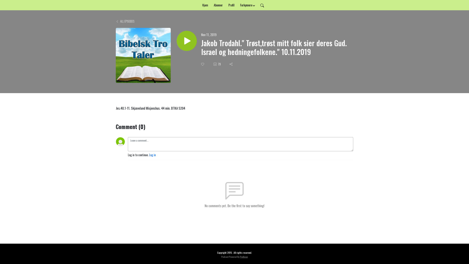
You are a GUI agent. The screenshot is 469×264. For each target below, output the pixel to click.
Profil (231, 5)
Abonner (218, 5)
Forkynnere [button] (246, 5)
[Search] (262, 5)
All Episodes (127, 21)
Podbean (244, 256)
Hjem (205, 5)
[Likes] (203, 64)
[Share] (231, 64)
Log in (152, 155)
